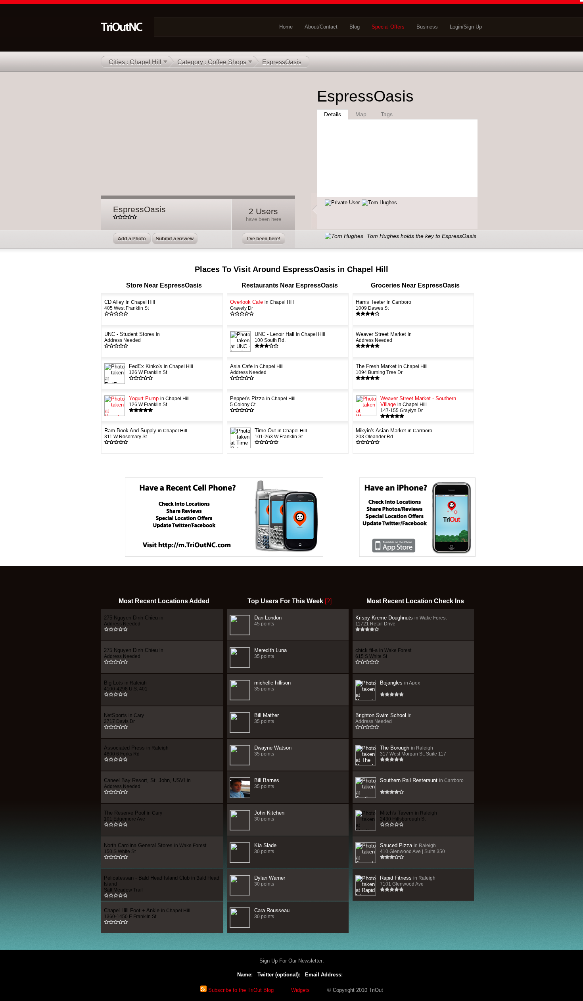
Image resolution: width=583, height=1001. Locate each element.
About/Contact (321, 27)
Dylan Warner (269, 880)
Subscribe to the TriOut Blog (240, 990)
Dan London (268, 620)
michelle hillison (272, 685)
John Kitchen (269, 815)
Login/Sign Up (466, 27)
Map (360, 114)
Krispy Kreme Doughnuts (401, 620)
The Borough (413, 750)
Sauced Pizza (412, 848)
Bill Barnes (266, 783)
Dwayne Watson (273, 750)
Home (286, 27)
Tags (387, 114)
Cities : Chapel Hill (135, 62)
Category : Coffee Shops (211, 62)
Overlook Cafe (262, 305)
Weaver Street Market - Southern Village (418, 404)
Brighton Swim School (383, 718)
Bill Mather (266, 718)
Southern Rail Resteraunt (422, 780)
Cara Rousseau (272, 913)
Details (332, 114)
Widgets (300, 990)
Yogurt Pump (159, 401)
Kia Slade (265, 848)
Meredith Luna (270, 653)
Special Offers (388, 27)
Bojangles (400, 683)
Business (427, 27)
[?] (328, 601)
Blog (354, 27)
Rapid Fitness (407, 880)
